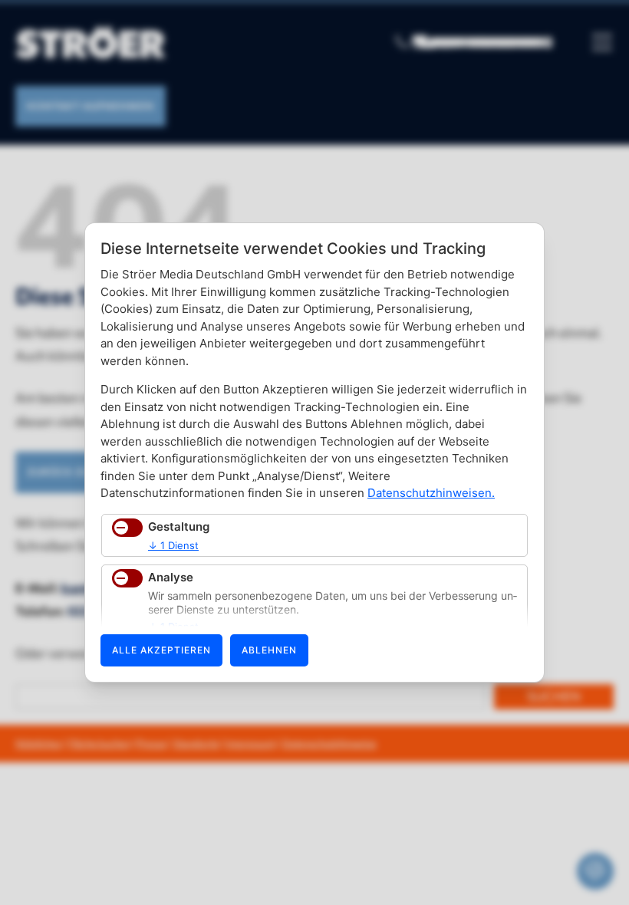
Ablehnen (269, 650)
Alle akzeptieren (161, 650)
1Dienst (173, 545)
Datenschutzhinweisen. (431, 492)
